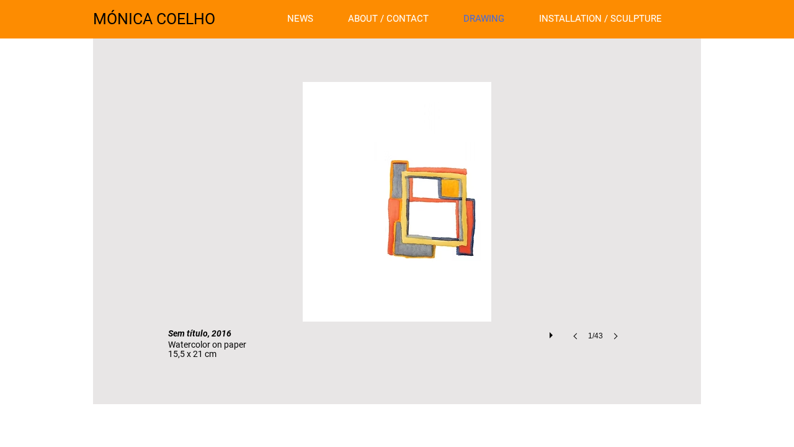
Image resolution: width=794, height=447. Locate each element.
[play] (552, 332)
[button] (397, 223)
